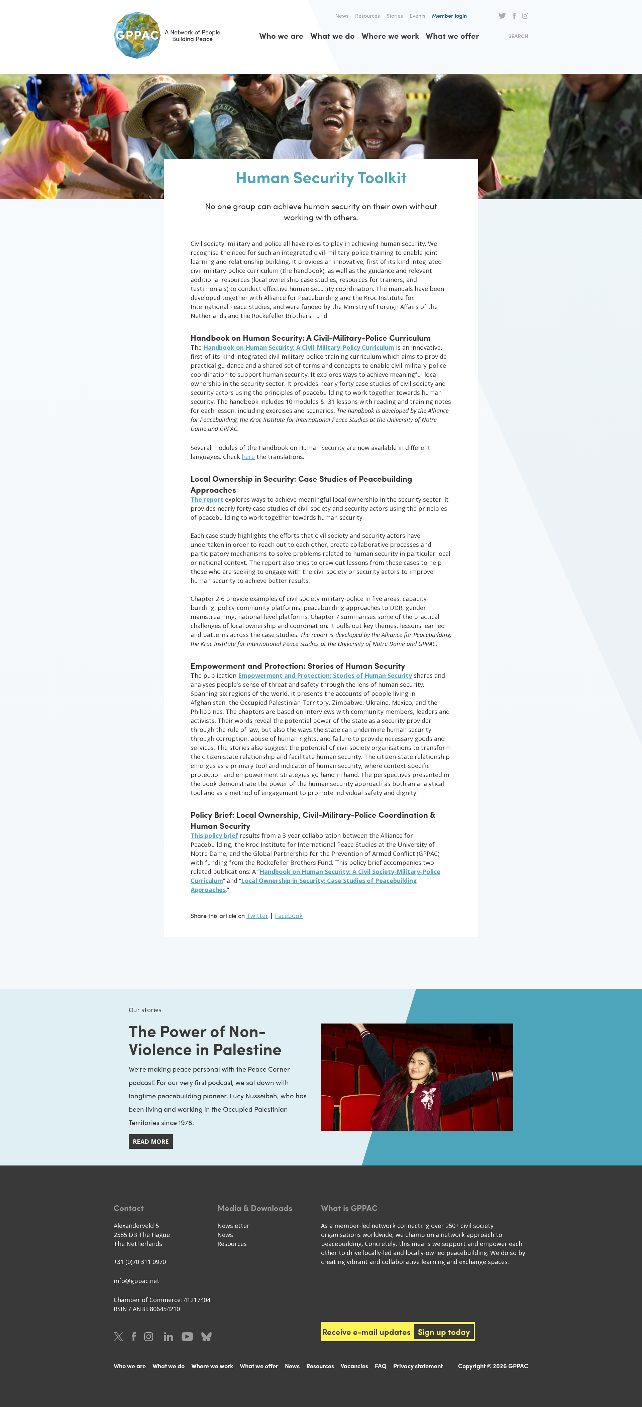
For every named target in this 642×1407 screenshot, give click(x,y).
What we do (332, 35)
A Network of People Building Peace (192, 35)
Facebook (514, 16)
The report (207, 499)
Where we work (390, 35)
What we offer (452, 35)
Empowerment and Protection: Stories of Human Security (325, 675)
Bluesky (206, 1336)
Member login (449, 15)
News (341, 15)
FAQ (381, 1366)
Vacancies (354, 1366)
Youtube (187, 1336)
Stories (395, 15)
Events (417, 15)
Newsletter (233, 1226)
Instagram (525, 16)
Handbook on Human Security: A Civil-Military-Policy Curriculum (298, 347)
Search (518, 36)
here (248, 457)
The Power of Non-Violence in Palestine (205, 1039)
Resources (367, 15)
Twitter (502, 16)
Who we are (281, 35)
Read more (151, 1141)
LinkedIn (168, 1336)
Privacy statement (418, 1366)
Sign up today (444, 1331)
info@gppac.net (136, 1281)
